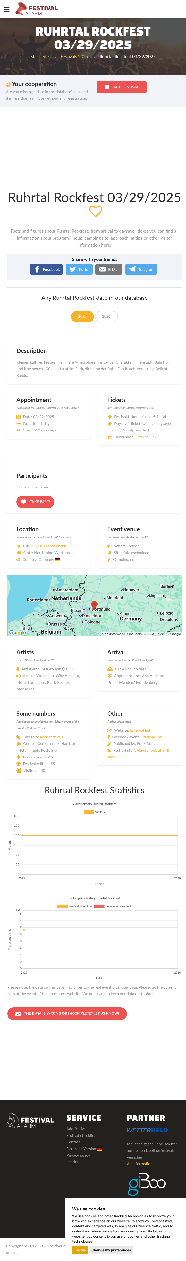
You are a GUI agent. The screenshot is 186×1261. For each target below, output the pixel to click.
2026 (106, 316)
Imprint (72, 1162)
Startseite (40, 57)
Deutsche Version (81, 1149)
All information (140, 1164)
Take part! (39, 501)
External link (145, 437)
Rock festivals (51, 737)
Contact (73, 1142)
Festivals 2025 (74, 57)
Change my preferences (111, 1250)
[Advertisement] (93, 143)
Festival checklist (80, 1135)
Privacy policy (78, 1155)
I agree (80, 1250)
